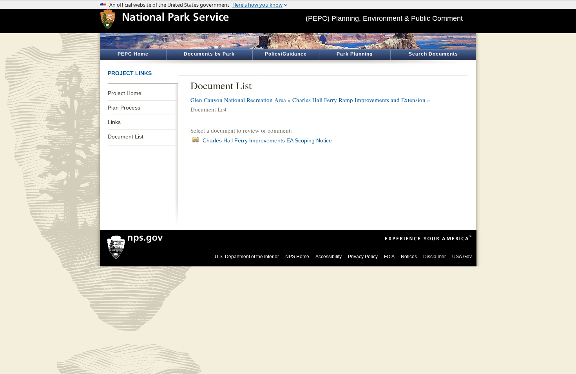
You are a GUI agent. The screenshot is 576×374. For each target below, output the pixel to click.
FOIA (389, 256)
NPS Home (297, 256)
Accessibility (328, 256)
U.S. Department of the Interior (247, 256)
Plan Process (124, 107)
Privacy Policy (363, 256)
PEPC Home (133, 54)
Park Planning (355, 54)
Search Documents (433, 54)
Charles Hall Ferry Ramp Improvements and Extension (359, 100)
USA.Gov (462, 256)
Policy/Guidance (286, 54)
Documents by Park (209, 54)
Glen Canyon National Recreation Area (238, 100)
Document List (125, 136)
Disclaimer (434, 256)
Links (114, 122)
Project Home (124, 93)
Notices (409, 256)
